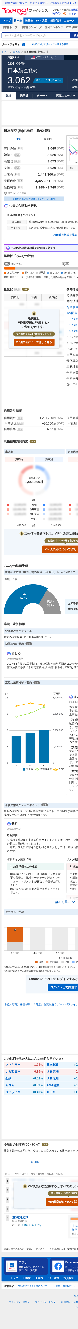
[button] (65, 902)
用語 (19, 148)
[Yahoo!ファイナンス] (26, 9)
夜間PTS (49, 139)
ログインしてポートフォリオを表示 (50, 44)
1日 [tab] (71, 167)
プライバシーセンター (46, 1302)
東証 (19, 139)
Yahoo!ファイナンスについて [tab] (32, 1286)
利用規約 (65, 1302)
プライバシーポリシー (20, 1302)
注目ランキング (54, 27)
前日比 (35, 1162)
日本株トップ (9, 27)
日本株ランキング (31, 27)
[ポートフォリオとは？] (24, 44)
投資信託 (55, 20)
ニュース (69, 20)
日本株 (18, 20)
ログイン (57, 13)
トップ (7, 20)
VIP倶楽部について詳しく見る (34, 342)
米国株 (29, 20)
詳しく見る (63, 901)
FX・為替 (41, 20)
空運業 (20, 63)
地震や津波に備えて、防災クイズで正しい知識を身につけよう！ (41, 3)
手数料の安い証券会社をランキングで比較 (34, 198)
